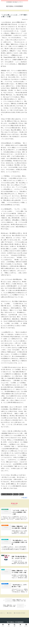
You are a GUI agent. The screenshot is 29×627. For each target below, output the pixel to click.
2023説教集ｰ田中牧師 (7, 494)
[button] (26, 357)
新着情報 (16, 494)
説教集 (21, 494)
